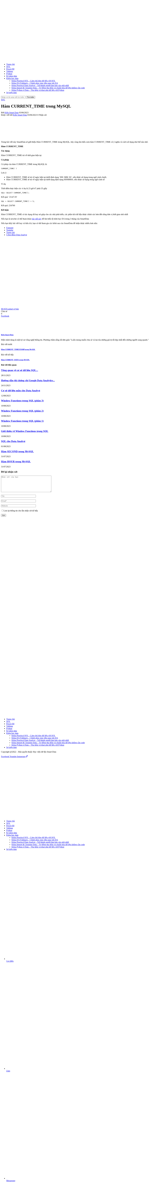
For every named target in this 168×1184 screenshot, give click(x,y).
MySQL (4, 309)
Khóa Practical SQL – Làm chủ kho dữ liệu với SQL (33, 81)
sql (9, 309)
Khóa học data (12, 78)
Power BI (10, 69)
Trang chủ (10, 64)
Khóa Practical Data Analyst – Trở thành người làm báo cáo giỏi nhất (40, 85)
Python (9, 74)
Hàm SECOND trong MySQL (17, 451)
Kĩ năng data (11, 76)
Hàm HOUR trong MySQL (16, 461)
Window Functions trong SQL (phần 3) (22, 400)
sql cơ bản (14, 309)
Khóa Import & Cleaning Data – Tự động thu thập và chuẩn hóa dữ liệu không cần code (48, 88)
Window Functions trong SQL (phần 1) (22, 421)
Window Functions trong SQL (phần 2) (22, 410)
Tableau (9, 71)
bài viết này (36, 219)
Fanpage (9, 228)
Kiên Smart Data (12, 112)
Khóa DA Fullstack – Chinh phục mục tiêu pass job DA (35, 83)
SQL (8, 66)
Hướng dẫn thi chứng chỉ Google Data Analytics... (28, 380)
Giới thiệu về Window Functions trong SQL (24, 431)
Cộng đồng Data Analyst (16, 235)
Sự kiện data (11, 92)
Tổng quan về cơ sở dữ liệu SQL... (19, 370)
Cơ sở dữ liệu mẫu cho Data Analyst (20, 390)
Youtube (9, 230)
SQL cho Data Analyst (13, 441)
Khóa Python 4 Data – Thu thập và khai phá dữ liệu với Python (38, 90)
